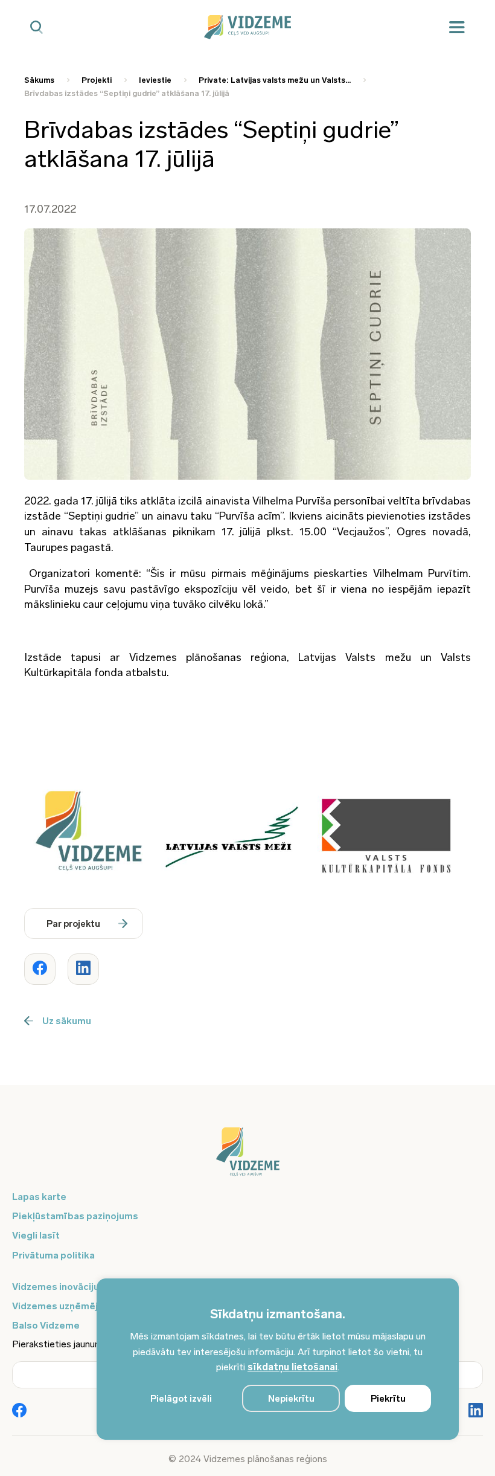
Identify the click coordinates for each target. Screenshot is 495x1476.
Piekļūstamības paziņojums (75, 1216)
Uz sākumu (66, 1020)
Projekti (96, 80)
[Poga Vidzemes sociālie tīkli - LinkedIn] (475, 1411)
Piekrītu (388, 1398)
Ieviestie (155, 80)
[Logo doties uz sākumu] (247, 1157)
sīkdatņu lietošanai (292, 1367)
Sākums (39, 80)
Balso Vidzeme (46, 1325)
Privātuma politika (53, 1255)
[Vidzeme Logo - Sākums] (248, 27)
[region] (278, 1359)
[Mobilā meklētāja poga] (36, 27)
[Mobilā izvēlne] (457, 27)
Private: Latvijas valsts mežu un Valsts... (275, 80)
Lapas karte (39, 1196)
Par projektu (73, 923)
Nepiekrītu (291, 1398)
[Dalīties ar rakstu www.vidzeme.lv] (40, 969)
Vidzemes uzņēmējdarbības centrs (91, 1306)
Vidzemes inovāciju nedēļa (72, 1286)
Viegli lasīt (36, 1235)
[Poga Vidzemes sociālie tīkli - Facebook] (19, 1411)
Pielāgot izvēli (181, 1398)
